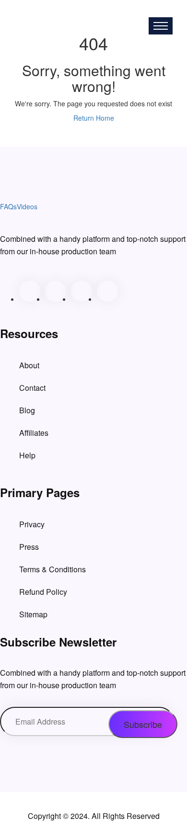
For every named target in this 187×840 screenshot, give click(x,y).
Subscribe (143, 724)
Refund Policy (43, 591)
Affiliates (33, 432)
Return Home (93, 118)
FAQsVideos (59, 21)
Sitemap (33, 614)
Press (29, 546)
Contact (32, 387)
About (29, 365)
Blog (27, 410)
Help (27, 455)
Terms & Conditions (52, 569)
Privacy (32, 524)
